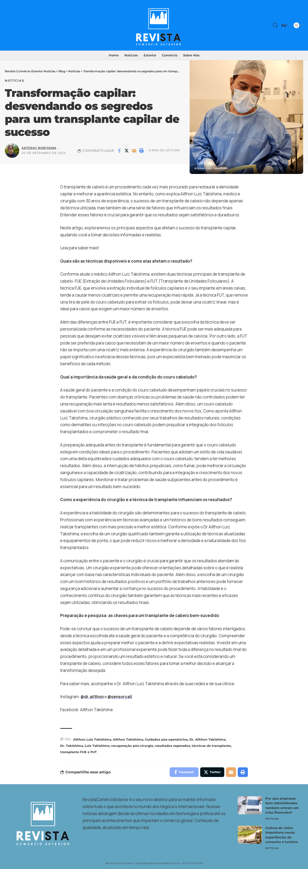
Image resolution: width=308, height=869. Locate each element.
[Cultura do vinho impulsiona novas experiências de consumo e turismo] (250, 835)
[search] (275, 25)
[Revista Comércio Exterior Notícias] (154, 25)
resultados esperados (172, 746)
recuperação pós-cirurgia (132, 746)
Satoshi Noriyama (39, 148)
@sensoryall (120, 696)
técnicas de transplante (211, 746)
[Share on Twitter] (126, 150)
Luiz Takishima (97, 746)
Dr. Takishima (71, 746)
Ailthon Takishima (128, 739)
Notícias (14, 80)
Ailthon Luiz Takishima (92, 739)
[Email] (134, 150)
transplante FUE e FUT (78, 752)
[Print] (141, 150)
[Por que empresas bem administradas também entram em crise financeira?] (250, 805)
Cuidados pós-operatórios (166, 739)
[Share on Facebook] (119, 150)
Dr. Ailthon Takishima (207, 739)
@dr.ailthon (92, 696)
